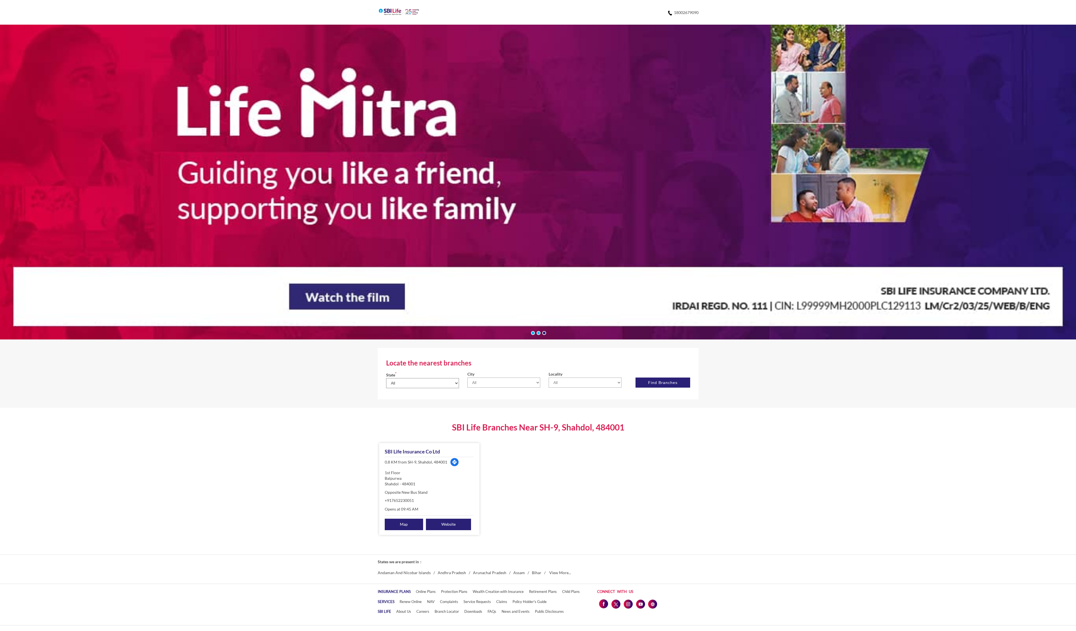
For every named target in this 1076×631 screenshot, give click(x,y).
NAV (431, 601)
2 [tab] (538, 332)
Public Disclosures (549, 611)
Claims (501, 601)
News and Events (516, 611)
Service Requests (477, 601)
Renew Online (411, 601)
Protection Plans (454, 591)
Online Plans (426, 591)
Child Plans (571, 591)
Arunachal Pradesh (489, 573)
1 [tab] (532, 332)
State (391, 374)
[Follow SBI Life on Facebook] (603, 604)
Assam (519, 573)
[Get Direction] (454, 462)
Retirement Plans (543, 591)
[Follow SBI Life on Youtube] (640, 604)
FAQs (492, 611)
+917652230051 (399, 500)
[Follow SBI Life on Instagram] (628, 604)
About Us (403, 611)
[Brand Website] (652, 604)
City (470, 374)
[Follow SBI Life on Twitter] (615, 604)
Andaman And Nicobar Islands (404, 573)
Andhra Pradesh (452, 573)
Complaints (449, 601)
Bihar (536, 573)
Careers (422, 611)
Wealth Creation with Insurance (498, 591)
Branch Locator (447, 611)
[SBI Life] (399, 12)
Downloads (473, 611)
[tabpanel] (538, 182)
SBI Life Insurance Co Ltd (412, 451)
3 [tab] (543, 332)
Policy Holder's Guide (530, 601)
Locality (555, 374)
